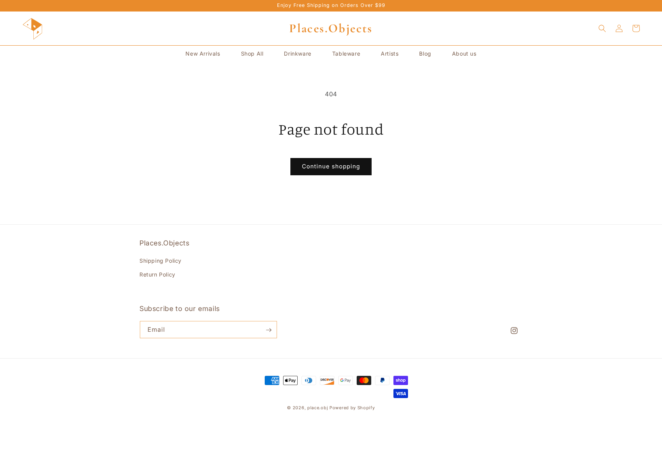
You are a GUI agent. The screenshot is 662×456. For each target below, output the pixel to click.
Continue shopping (331, 166)
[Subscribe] (268, 330)
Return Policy (157, 274)
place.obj (317, 407)
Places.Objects (331, 28)
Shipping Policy (160, 261)
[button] (602, 28)
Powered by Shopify (352, 407)
